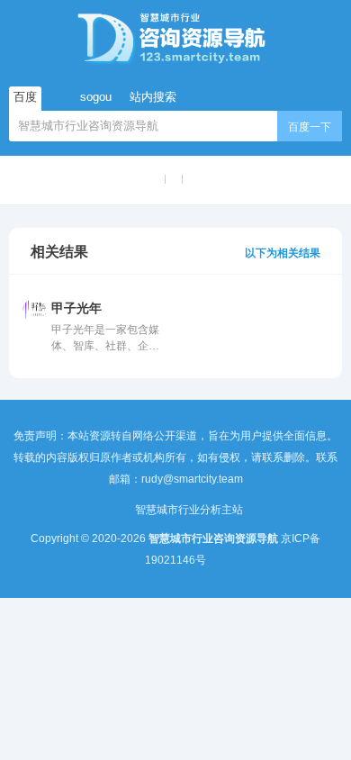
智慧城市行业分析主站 (189, 509)
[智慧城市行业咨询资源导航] (175, 37)
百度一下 (309, 127)
